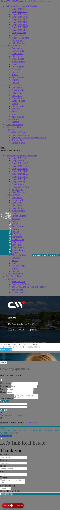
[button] (13, 505)
